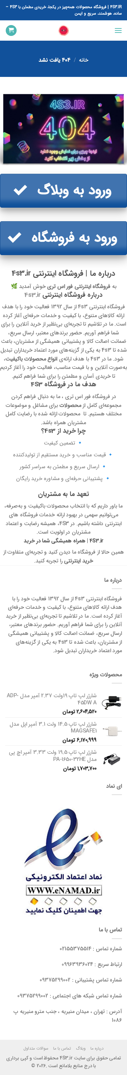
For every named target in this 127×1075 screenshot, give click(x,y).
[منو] (118, 30)
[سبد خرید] (11, 30)
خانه (83, 60)
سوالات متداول (35, 1048)
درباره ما (97, 1048)
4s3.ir (32, 295)
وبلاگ (81, 1048)
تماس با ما (62, 1048)
